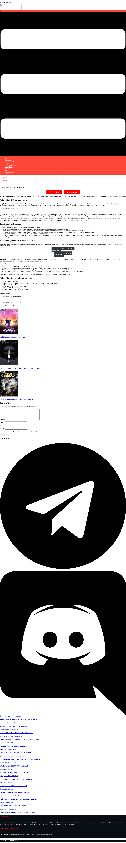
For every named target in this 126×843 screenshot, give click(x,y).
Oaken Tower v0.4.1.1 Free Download (13, 786)
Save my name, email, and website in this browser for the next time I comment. (23, 432)
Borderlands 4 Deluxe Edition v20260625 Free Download (20, 759)
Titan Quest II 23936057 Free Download (14, 726)
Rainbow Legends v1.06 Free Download (14, 772)
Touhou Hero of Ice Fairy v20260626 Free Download (18, 719)
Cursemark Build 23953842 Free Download (15, 753)
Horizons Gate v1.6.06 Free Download (13, 746)
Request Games (9, 172)
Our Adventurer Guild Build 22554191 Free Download (19, 739)
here (93, 232)
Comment (3, 419)
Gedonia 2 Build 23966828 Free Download (15, 792)
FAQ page (23, 274)
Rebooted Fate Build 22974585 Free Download (16, 733)
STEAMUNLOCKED (6, 2)
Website (2, 428)
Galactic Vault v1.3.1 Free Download (13, 806)
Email (2, 425)
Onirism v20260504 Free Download (12, 337)
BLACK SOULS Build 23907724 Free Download (17, 812)
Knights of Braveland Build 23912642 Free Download (19, 799)
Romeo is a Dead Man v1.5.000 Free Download (16, 399)
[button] (63, 83)
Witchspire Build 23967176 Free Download (15, 766)
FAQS (6, 174)
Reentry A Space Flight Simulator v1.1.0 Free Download (20, 368)
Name (2, 422)
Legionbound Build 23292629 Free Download (16, 779)
